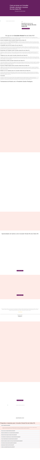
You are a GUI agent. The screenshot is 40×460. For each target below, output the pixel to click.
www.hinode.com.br (20, 417)
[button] (20, 425)
